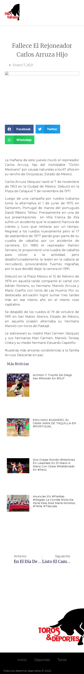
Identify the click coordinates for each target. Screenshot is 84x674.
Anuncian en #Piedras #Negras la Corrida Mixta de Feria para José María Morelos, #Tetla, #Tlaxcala (54, 501)
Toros (62, 660)
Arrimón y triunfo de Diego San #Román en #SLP (52, 376)
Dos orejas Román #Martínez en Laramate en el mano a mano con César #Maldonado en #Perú (54, 464)
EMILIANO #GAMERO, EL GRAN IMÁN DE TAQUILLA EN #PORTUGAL (54, 423)
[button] (76, 12)
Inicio (22, 660)
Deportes (42, 660)
